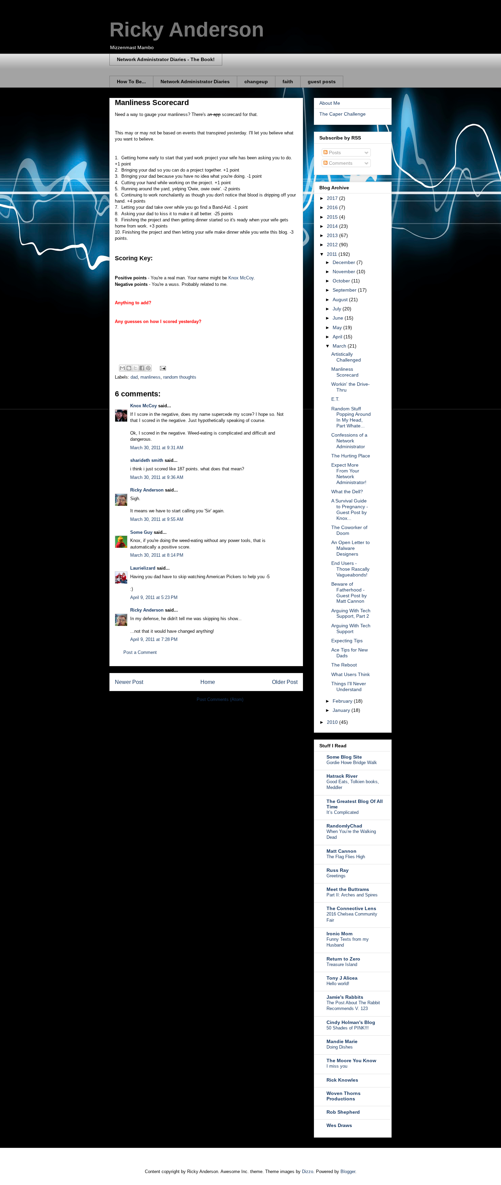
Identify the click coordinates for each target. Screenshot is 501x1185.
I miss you (337, 1066)
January (342, 710)
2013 (333, 235)
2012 (333, 244)
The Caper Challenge (342, 114)
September (345, 290)
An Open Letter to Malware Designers (350, 548)
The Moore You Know (351, 1060)
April (338, 336)
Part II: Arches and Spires (352, 894)
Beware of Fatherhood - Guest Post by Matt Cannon (349, 592)
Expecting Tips (347, 640)
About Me (329, 103)
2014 (333, 226)
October (342, 280)
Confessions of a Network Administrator (349, 440)
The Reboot (344, 665)
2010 (333, 722)
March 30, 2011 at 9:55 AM (156, 519)
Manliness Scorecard (345, 372)
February (343, 701)
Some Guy (141, 532)
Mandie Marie (342, 1041)
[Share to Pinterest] (148, 368)
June (339, 318)
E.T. (335, 399)
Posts (334, 152)
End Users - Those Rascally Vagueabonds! (350, 568)
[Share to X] (135, 368)
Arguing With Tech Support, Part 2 (350, 613)
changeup (256, 81)
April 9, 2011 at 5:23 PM (154, 597)
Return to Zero (343, 959)
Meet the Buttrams (348, 889)
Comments (340, 163)
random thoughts (179, 377)
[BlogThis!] (128, 368)
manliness (150, 377)
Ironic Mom (339, 933)
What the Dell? (347, 491)
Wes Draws (339, 1125)
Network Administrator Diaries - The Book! (166, 59)
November (344, 271)
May (338, 327)
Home (207, 682)
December (344, 262)
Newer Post (129, 682)
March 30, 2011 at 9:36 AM (156, 477)
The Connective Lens (351, 908)
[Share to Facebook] (141, 368)
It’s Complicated (343, 812)
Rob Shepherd (343, 1112)
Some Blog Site (344, 757)
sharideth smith (146, 460)
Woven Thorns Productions (344, 1096)
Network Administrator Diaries (195, 81)
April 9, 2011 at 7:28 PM (154, 639)
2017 (333, 198)
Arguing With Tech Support (350, 628)
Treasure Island (342, 964)
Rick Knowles (342, 1080)
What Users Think (350, 674)
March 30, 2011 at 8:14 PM (156, 555)
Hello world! (338, 983)
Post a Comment (140, 652)
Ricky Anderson (186, 29)
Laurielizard (142, 568)
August (341, 299)
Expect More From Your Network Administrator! (348, 473)
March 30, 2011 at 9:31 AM (156, 447)
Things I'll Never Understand (348, 686)
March (340, 346)
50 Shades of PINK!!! (348, 1027)
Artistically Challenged (346, 357)
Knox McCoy (241, 277)
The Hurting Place (350, 455)
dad (134, 377)
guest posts (322, 81)
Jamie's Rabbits (345, 997)
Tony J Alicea (342, 978)
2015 (333, 217)
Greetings (336, 875)
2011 (332, 254)
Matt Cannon (341, 851)
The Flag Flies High (346, 856)
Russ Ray (338, 870)
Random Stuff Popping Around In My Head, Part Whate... (351, 417)
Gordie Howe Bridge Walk (352, 762)
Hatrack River (342, 776)
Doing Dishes (340, 1047)
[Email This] (122, 368)
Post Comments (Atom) (220, 699)
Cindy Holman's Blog (351, 1022)
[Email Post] (161, 367)
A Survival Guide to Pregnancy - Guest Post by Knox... (349, 509)
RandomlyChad (344, 826)
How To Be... (131, 81)
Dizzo (307, 1171)
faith (288, 81)
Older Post (285, 682)
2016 (333, 207)
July (338, 308)
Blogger (347, 1171)
